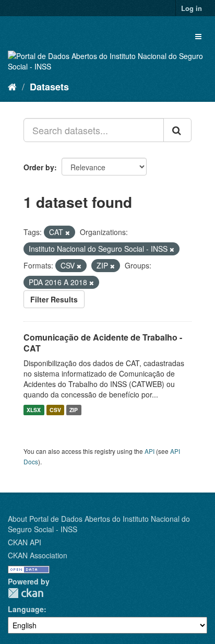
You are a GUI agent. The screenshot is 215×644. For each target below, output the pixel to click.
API (149, 451)
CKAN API (24, 542)
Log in (191, 8)
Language (26, 609)
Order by (38, 167)
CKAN (25, 593)
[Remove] (67, 232)
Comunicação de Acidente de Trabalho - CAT (102, 342)
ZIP (73, 410)
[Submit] (177, 130)
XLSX (34, 410)
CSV (55, 410)
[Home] (12, 86)
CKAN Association (37, 555)
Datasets (49, 86)
